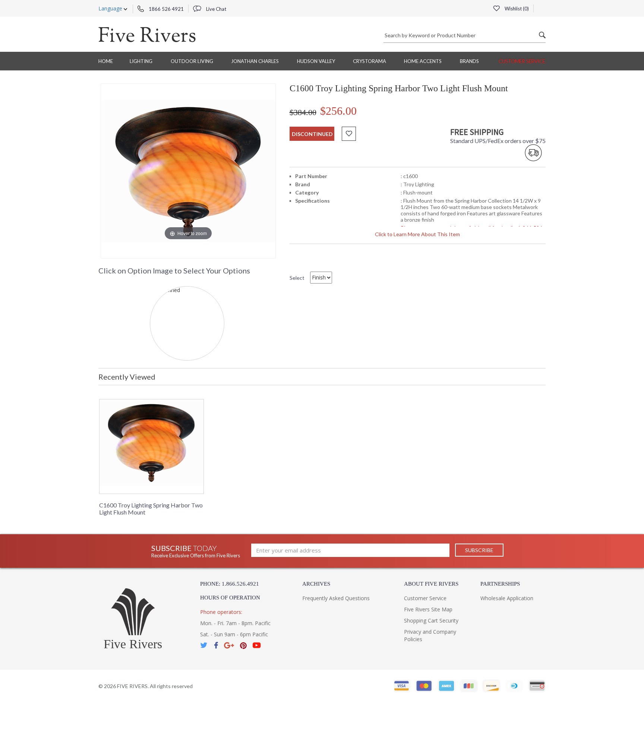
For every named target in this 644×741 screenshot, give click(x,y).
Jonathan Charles (255, 61)
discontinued (312, 134)
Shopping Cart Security (431, 620)
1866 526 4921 (166, 9)
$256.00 (338, 111)
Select (297, 278)
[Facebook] (216, 645)
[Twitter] (204, 645)
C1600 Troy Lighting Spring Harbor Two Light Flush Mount (151, 508)
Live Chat (215, 9)
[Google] (229, 645)
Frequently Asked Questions (336, 598)
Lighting (141, 61)
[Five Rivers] (147, 34)
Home (105, 61)
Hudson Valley (316, 61)
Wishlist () (516, 9)
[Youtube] (256, 645)
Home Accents (423, 61)
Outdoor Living (192, 61)
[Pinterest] (243, 645)
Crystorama (369, 61)
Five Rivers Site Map (428, 609)
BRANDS (469, 61)
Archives (316, 584)
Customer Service (522, 61)
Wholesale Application (506, 598)
